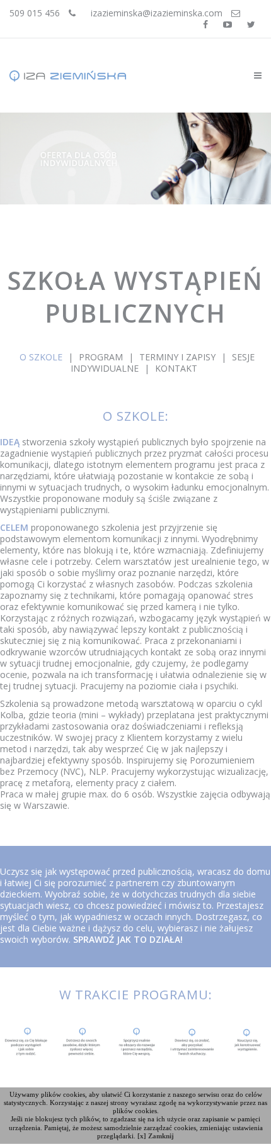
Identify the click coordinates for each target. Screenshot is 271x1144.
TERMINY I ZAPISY (177, 357)
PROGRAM (102, 357)
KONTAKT (176, 368)
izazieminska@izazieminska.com (156, 13)
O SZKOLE (41, 357)
